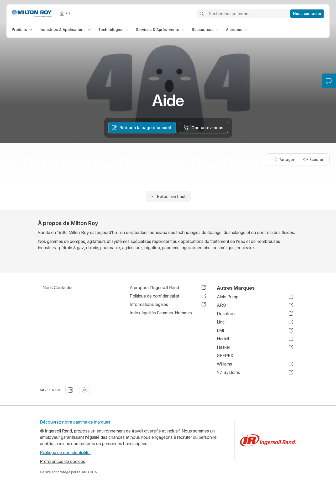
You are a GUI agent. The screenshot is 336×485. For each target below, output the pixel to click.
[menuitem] (22, 29)
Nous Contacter (58, 287)
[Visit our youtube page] (85, 390)
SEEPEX (225, 355)
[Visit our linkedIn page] (70, 390)
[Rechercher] (201, 13)
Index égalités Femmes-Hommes (161, 312)
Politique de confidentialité (65, 452)
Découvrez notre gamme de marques (75, 422)
